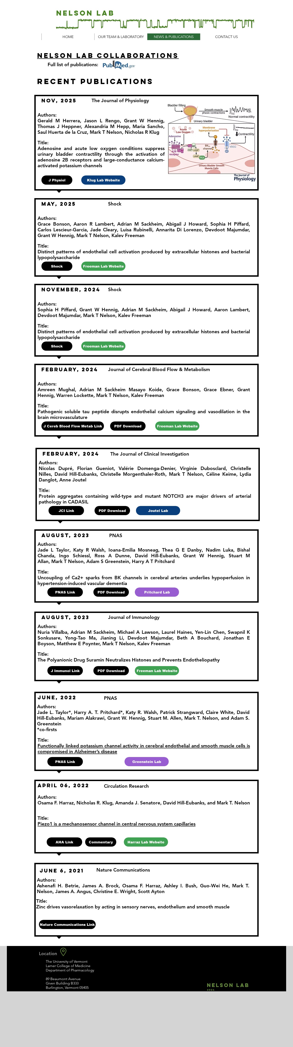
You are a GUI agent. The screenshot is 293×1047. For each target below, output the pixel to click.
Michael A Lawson (137, 632)
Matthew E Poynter (78, 643)
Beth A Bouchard (198, 638)
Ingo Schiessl (74, 555)
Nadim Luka (219, 550)
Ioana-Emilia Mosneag (133, 550)
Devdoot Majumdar (150, 638)
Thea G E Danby (182, 550)
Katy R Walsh (89, 550)
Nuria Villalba (52, 632)
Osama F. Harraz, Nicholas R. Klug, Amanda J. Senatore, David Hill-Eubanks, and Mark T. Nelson (144, 803)
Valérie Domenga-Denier (147, 468)
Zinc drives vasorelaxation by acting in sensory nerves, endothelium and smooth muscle (133, 907)
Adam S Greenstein (107, 561)
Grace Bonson (182, 389)
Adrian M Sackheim (102, 389)
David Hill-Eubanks (75, 474)
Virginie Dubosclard (203, 468)
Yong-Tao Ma (80, 638)
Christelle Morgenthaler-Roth (132, 474)
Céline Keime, (222, 474)
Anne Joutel (72, 480)
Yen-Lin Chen (209, 632)
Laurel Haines (177, 632)
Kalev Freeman (147, 395)
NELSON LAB (85, 13)
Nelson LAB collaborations (108, 55)
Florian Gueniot (95, 468)
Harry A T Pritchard (153, 561)
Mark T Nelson (112, 395)
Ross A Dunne (112, 555)
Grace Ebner (218, 389)
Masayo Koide (145, 389)
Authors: (46, 706)
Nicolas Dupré (55, 468)
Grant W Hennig (203, 555)
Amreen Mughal (56, 389)
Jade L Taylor (53, 550)
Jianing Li (111, 638)
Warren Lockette (74, 395)
